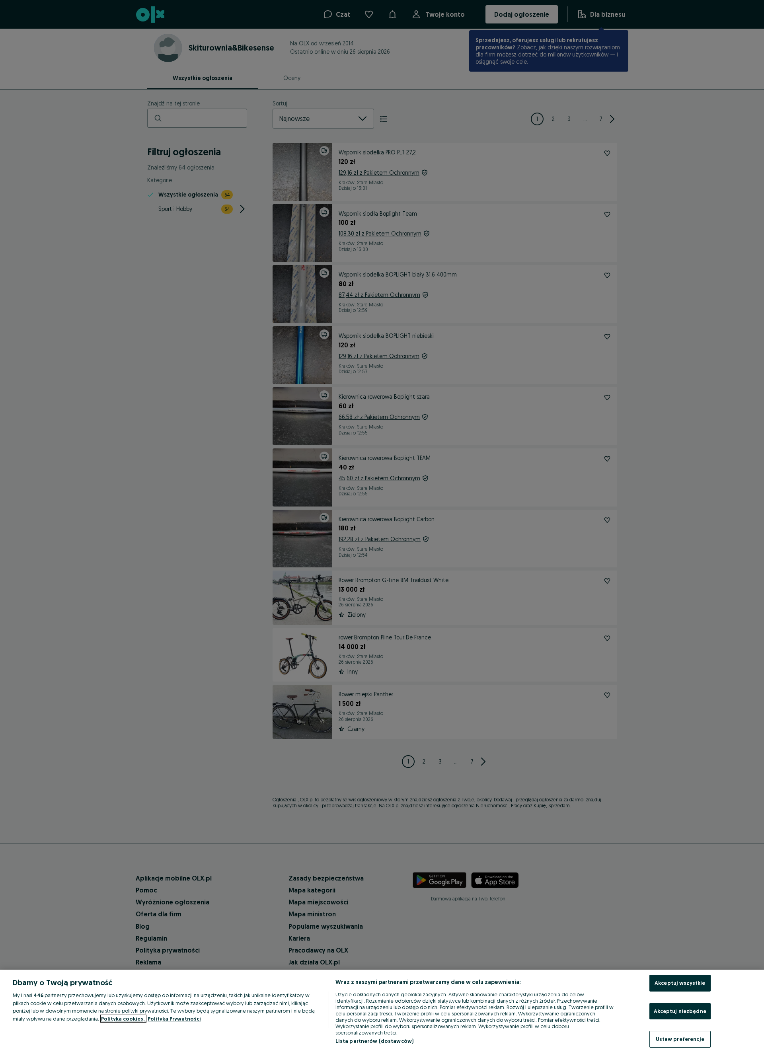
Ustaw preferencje (680, 1039)
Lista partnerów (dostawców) (374, 1041)
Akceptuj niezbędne (680, 1011)
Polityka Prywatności (174, 1018)
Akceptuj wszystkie (680, 983)
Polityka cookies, (123, 1018)
